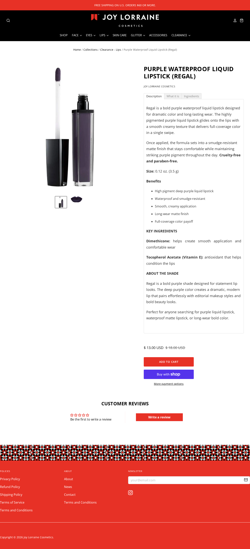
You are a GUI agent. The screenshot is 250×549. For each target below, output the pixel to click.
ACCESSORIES (158, 35)
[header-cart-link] (240, 20)
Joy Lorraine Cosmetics (159, 86)
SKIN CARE (120, 35)
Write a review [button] (159, 417)
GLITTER (137, 35)
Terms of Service (12, 502)
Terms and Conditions (16, 510)
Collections (90, 49)
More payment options (169, 384)
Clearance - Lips (110, 49)
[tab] (154, 96)
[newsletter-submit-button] (246, 480)
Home (77, 49)
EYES (89, 35)
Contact (70, 494)
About (68, 479)
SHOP (64, 35)
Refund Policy (10, 487)
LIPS (103, 35)
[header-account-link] (234, 20)
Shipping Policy (11, 494)
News (68, 487)
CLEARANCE (179, 35)
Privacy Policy (10, 479)
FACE (75, 35)
